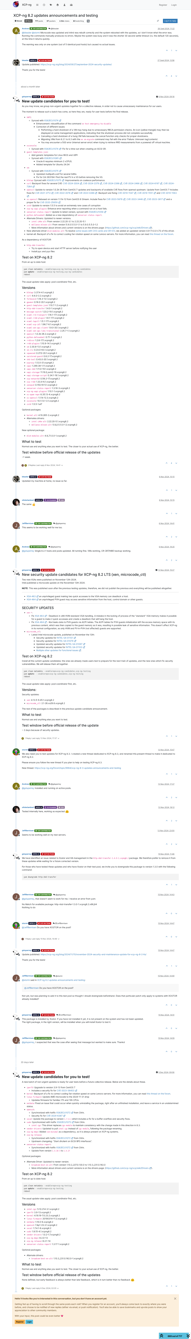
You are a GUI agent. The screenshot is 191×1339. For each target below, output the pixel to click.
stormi (25, 750)
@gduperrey (60, 523)
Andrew (25, 28)
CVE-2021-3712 (43, 193)
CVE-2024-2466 (131, 183)
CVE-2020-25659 (49, 202)
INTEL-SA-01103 (74, 647)
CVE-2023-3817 (155, 199)
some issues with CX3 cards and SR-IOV (95, 231)
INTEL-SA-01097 (74, 644)
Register (20, 1322)
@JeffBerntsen (61, 923)
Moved (19, 21)
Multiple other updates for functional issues (57, 650)
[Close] (175, 1299)
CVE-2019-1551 (145, 193)
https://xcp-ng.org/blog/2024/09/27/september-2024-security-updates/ (76, 64)
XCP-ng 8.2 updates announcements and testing (61, 980)
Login (29, 1322)
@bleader (54, 28)
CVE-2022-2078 (62, 193)
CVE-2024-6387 (54, 1115)
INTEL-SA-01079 (65, 641)
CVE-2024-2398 (111, 183)
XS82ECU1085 (51, 158)
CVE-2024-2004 (71, 183)
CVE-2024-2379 (91, 183)
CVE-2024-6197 (151, 183)
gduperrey (26, 96)
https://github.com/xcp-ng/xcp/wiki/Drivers (127, 227)
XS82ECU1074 (51, 120)
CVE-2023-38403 (65, 1090)
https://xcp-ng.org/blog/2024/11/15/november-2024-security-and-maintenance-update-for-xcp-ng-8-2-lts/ (93, 954)
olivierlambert (28, 500)
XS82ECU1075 (51, 171)
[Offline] (17, 62)
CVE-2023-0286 (86, 193)
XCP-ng (26, 4)
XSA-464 (31, 599)
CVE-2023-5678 (114, 199)
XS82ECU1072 (63, 1112)
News (29, 21)
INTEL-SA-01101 (65, 637)
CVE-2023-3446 (135, 199)
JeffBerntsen (28, 523)
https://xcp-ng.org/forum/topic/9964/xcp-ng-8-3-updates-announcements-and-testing (78, 768)
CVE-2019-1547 (125, 193)
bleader (25, 60)
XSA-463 (31, 596)
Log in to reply (170, 21)
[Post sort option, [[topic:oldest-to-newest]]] (158, 21)
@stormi (58, 976)
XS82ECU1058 (96, 212)
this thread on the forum (161, 234)
